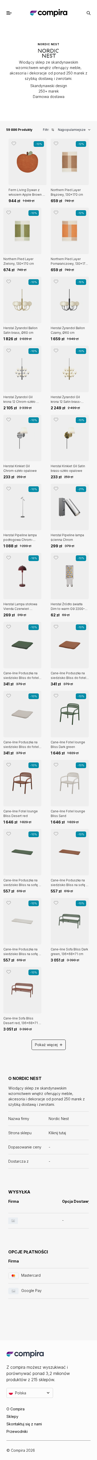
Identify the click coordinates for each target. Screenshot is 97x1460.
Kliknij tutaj (57, 1133)
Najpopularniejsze (72, 130)
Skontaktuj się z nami (24, 1424)
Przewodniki (17, 1431)
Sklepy (12, 1416)
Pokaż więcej (46, 1044)
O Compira (15, 1409)
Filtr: (46, 130)
